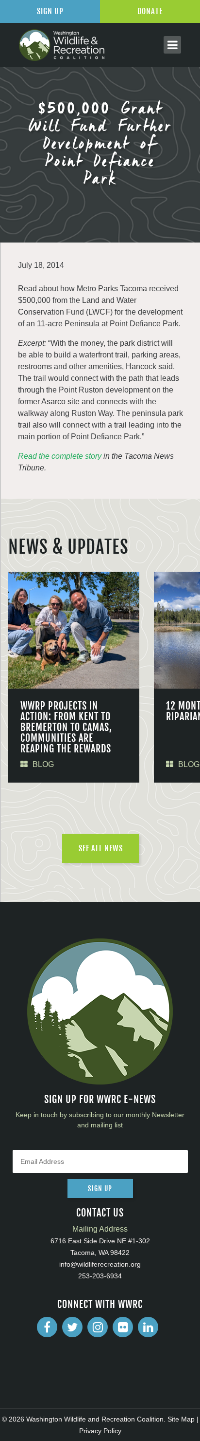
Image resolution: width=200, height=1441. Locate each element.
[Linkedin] (148, 1327)
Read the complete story (59, 456)
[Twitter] (72, 1327)
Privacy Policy (100, 1431)
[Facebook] (47, 1327)
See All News (101, 848)
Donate (150, 11)
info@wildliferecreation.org (100, 1264)
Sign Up (50, 11)
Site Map (181, 1419)
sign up (100, 1188)
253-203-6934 (100, 1276)
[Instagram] (97, 1327)
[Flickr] (123, 1327)
